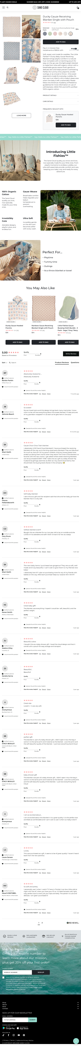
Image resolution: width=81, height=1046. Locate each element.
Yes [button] (40, 393)
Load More (21, 115)
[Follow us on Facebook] (8, 1035)
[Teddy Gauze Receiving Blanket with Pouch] (50, 34)
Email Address (7, 1016)
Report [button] (44, 393)
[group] (12, 352)
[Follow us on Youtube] (19, 1035)
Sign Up (41, 972)
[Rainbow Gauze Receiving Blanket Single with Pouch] (60, 34)
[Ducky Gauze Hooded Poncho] (49, 120)
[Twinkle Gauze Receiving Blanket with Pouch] (45, 34)
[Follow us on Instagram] (14, 1035)
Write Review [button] (71, 354)
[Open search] (7, 7)
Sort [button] (4, 363)
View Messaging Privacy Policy (27, 987)
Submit (32, 1020)
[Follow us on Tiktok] (3, 1035)
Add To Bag (66, 125)
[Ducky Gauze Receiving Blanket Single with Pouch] (71, 34)
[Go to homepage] (40, 7)
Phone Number (7, 968)
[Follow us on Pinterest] (24, 1035)
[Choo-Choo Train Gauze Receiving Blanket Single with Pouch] (65, 34)
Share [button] (48, 393)
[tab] (62, 362)
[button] (39, 923)
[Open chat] (76, 1041)
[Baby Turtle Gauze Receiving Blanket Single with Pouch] (55, 34)
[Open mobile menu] (3, 7)
